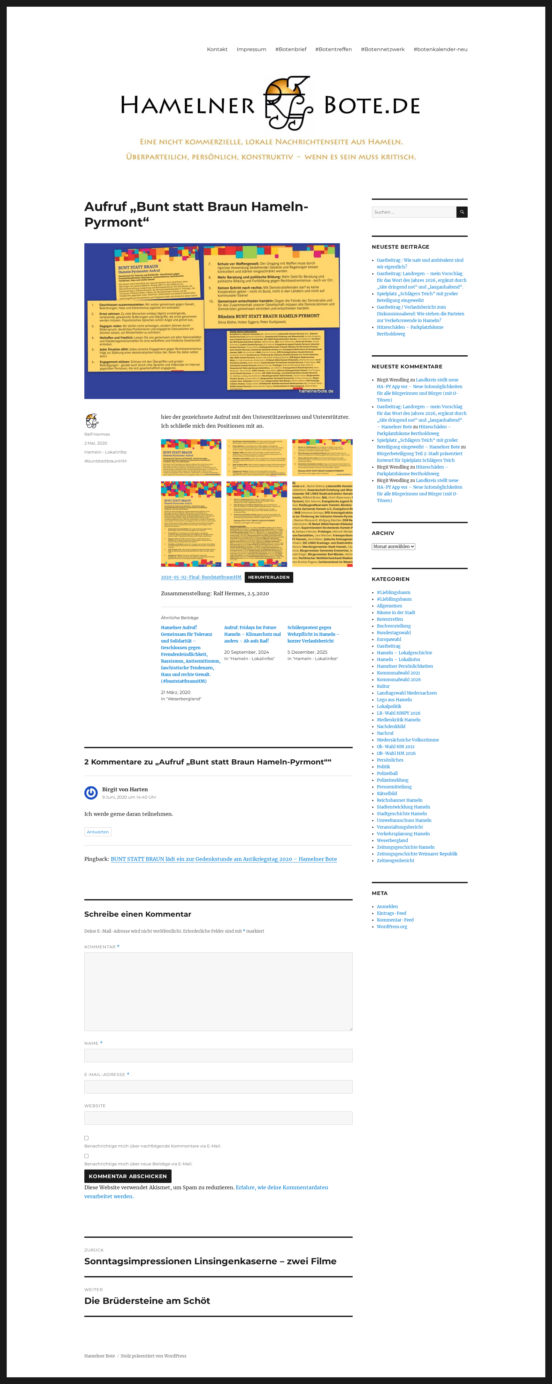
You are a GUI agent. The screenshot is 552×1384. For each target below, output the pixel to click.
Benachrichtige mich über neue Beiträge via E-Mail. (138, 1163)
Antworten (98, 831)
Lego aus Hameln (394, 700)
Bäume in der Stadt (396, 612)
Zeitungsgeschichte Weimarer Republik (417, 854)
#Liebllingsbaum (394, 599)
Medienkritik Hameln (399, 720)
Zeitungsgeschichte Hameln (406, 847)
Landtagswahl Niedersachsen (407, 693)
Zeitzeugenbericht (395, 860)
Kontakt (217, 49)
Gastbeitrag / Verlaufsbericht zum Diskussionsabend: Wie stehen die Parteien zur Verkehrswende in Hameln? (420, 314)
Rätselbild (387, 793)
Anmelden (387, 906)
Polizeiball (387, 773)
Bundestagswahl (394, 633)
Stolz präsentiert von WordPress (154, 1356)
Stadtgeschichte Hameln (402, 813)
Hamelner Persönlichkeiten (405, 666)
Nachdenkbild (391, 726)
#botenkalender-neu (441, 49)
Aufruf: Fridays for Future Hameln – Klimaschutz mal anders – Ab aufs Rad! (252, 634)
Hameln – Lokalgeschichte (404, 653)
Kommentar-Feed (395, 920)
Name (93, 1043)
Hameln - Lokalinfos (105, 452)
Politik (383, 767)
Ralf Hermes (97, 434)
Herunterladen (269, 577)
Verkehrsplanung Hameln (403, 834)
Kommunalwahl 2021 (398, 673)
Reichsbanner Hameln (400, 800)
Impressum (251, 49)
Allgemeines (389, 606)
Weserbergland (392, 840)
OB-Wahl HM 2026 (396, 753)
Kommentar (102, 947)
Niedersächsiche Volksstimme (408, 740)
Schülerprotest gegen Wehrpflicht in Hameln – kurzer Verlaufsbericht (314, 634)
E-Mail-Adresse (107, 1074)
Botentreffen (390, 619)
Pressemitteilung (394, 787)
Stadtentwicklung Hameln (403, 807)
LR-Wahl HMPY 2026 (399, 713)
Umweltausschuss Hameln (404, 820)
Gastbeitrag (389, 646)
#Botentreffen (333, 49)
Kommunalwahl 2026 (399, 679)
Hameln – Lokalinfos (398, 659)
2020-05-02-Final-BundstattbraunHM (201, 577)
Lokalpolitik (389, 706)
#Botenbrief (290, 49)
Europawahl (389, 639)
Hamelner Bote (99, 1356)
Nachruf (385, 733)
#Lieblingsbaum (393, 592)
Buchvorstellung (394, 626)
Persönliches (390, 760)
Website (95, 1105)
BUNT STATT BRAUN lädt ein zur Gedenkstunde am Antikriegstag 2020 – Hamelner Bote (224, 859)
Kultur (383, 686)
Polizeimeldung (393, 780)
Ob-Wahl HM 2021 (396, 746)
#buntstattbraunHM (105, 460)
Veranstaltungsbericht (400, 827)
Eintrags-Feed (391, 913)
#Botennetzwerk (383, 49)
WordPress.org (392, 926)
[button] (191, 457)
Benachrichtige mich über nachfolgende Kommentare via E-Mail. (152, 1145)
